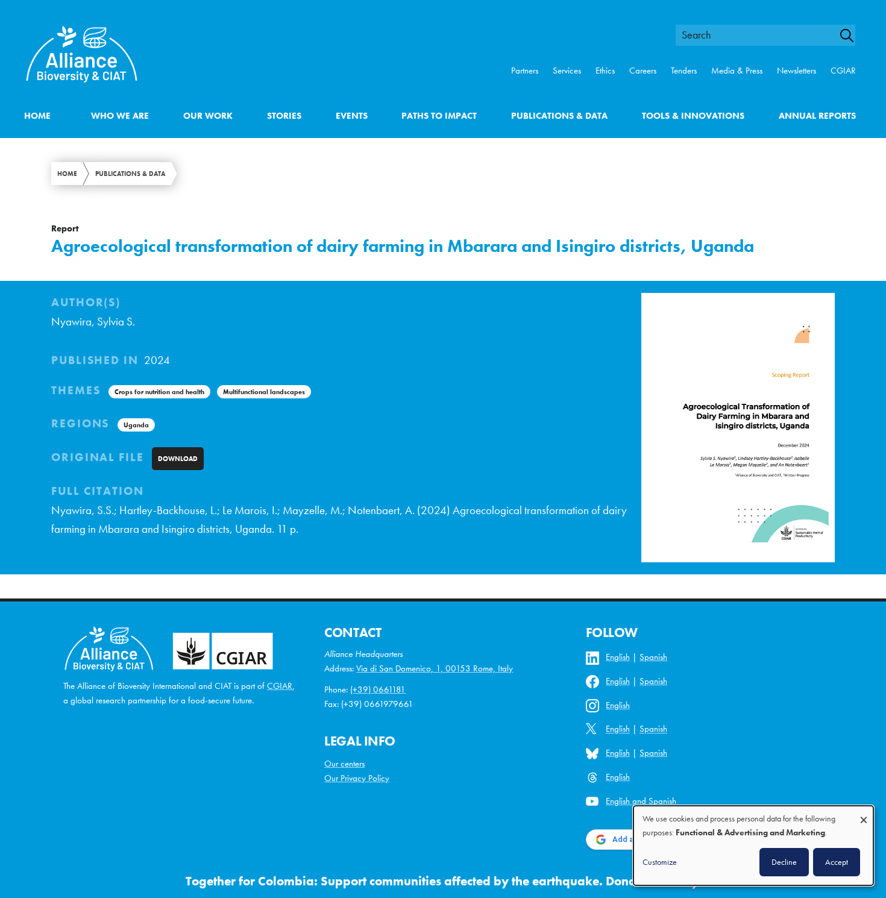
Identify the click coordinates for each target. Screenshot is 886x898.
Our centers (344, 763)
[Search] (852, 35)
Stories (284, 115)
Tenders (684, 70)
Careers (642, 70)
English (618, 657)
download (178, 458)
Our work (208, 115)
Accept (836, 861)
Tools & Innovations (693, 115)
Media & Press (736, 70)
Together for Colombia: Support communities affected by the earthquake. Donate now (430, 881)
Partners (524, 70)
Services (567, 70)
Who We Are (120, 115)
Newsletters (796, 70)
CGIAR (843, 70)
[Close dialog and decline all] (864, 813)
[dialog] (753, 845)
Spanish (653, 657)
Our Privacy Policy (356, 778)
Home (37, 115)
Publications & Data (559, 115)
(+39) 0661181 (378, 689)
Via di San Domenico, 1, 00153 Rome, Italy (434, 668)
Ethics (605, 70)
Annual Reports (817, 115)
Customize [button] (660, 861)
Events (352, 115)
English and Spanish (641, 801)
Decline (784, 861)
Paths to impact (439, 115)
